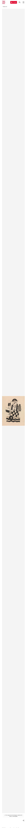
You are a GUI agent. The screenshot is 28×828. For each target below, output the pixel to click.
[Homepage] (3, 2)
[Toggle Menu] (23, 2)
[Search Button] (19, 2)
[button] (23, 820)
